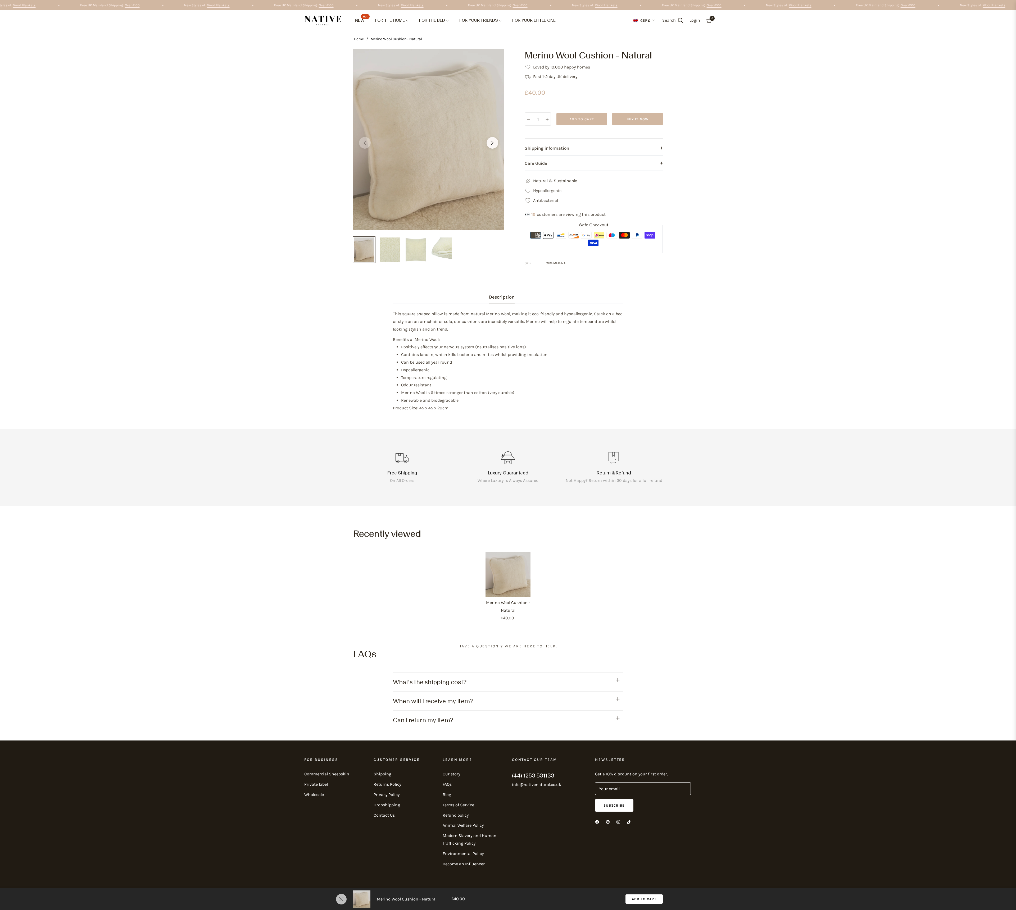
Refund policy (456, 815)
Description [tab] (502, 297)
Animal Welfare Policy (463, 825)
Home (359, 39)
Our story (451, 773)
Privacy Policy (387, 794)
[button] (672, 20)
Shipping (382, 773)
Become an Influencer (464, 863)
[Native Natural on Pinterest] (608, 822)
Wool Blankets (42, 5)
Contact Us (384, 815)
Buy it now (638, 119)
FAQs (447, 784)
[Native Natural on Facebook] (597, 822)
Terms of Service (458, 804)
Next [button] (492, 143)
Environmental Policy (463, 853)
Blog (447, 794)
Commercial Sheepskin (326, 773)
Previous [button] (365, 143)
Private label (316, 784)
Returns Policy (387, 784)
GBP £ (645, 20)
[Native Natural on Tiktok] (629, 822)
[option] (428, 139)
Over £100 (149, 5)
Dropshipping (387, 804)
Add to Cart (644, 899)
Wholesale (314, 794)
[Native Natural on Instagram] (618, 822)
